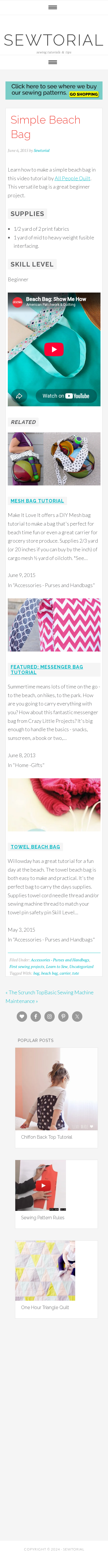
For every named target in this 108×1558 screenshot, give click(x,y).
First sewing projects (27, 966)
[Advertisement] (54, 1395)
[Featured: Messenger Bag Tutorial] (54, 655)
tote (75, 973)
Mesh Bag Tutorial (37, 501)
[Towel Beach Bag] (54, 835)
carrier (65, 973)
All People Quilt (72, 178)
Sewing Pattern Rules (43, 1217)
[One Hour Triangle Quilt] (45, 1298)
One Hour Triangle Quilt (45, 1307)
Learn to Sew (57, 966)
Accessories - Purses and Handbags (60, 960)
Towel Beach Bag (35, 847)
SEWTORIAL (54, 40)
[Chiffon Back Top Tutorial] (56, 1128)
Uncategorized (81, 966)
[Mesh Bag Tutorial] (54, 489)
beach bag (49, 973)
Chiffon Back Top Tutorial (46, 1137)
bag (36, 973)
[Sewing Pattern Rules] (40, 1209)
